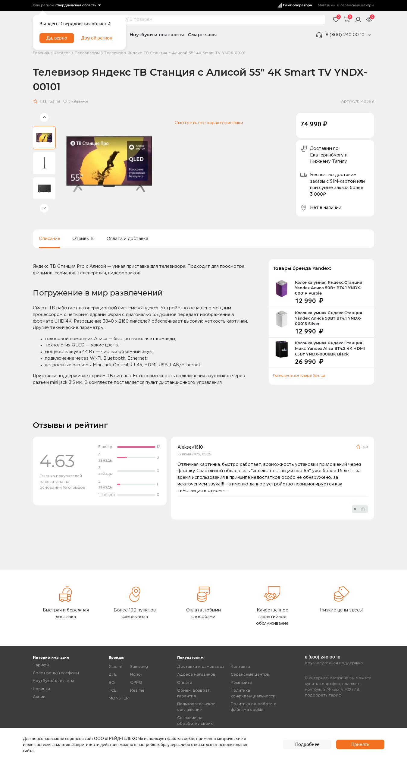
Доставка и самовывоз (200, 666)
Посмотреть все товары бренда (299, 375)
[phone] (369, 35)
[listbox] (78, 5)
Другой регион (96, 37)
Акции (39, 697)
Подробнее (307, 744)
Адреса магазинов (196, 674)
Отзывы (83, 239)
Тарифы (41, 665)
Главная (41, 53)
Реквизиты (241, 682)
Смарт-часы (202, 34)
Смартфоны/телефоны (56, 673)
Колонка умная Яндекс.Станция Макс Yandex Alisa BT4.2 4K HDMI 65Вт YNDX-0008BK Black (330, 348)
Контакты (240, 666)
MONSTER (119, 698)
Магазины (326, 5)
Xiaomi (115, 666)
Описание (49, 239)
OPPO (136, 682)
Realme (137, 690)
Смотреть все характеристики (209, 123)
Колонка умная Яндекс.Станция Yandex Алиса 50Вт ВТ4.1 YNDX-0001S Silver (328, 318)
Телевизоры (87, 53)
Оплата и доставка (127, 239)
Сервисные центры (250, 674)
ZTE (113, 674)
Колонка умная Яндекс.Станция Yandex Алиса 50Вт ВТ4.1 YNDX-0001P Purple (328, 287)
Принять (360, 744)
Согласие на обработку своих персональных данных (199, 723)
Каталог (62, 53)
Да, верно (56, 37)
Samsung (139, 666)
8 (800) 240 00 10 (345, 35)
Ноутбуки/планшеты (53, 681)
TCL (112, 690)
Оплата (184, 682)
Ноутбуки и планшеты (157, 34)
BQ (112, 682)
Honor (136, 674)
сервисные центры (357, 5)
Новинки (41, 689)
